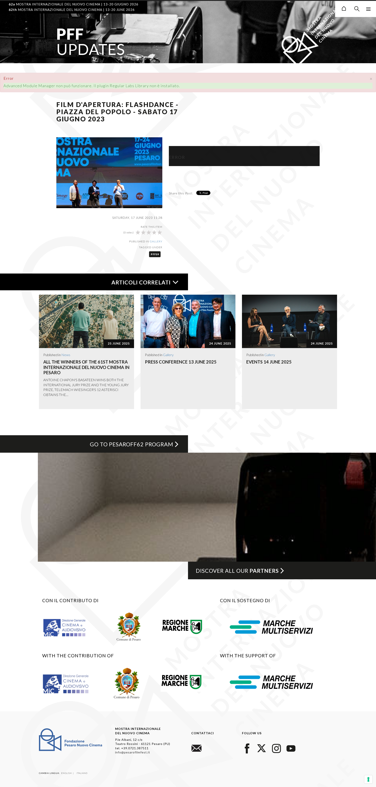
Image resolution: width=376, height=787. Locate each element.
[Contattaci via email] (196, 748)
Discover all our (237, 570)
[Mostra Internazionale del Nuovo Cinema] (344, 7)
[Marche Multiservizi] (271, 626)
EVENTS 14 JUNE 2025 (269, 361)
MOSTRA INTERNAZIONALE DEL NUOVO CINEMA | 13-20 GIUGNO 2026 (73, 4)
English (66, 773)
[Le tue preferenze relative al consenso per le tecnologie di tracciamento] (368, 779)
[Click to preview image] (109, 172)
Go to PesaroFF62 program (131, 444)
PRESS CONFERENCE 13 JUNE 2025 (181, 361)
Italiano (82, 773)
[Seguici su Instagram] (276, 748)
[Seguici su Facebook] (247, 748)
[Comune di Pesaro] (129, 626)
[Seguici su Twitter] (262, 748)
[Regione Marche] (182, 626)
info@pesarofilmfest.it (132, 752)
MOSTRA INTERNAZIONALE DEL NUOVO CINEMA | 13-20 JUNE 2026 (72, 10)
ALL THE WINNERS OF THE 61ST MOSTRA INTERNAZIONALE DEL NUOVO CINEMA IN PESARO (86, 367)
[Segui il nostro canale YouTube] (291, 748)
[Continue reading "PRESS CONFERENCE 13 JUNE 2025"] (188, 321)
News (65, 355)
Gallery (156, 241)
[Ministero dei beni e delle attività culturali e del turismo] (69, 627)
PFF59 (155, 254)
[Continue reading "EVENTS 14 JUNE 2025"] (289, 321)
